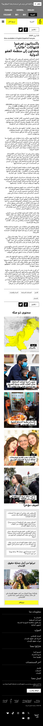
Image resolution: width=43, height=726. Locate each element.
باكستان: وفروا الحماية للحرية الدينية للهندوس (23, 423)
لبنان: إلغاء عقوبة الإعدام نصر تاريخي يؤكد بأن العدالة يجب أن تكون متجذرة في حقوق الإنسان (21, 544)
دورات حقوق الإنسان (34, 641)
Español (20, 10)
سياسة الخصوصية (37, 701)
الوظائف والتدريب (33, 690)
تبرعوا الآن (21, 602)
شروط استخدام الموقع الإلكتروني (26, 701)
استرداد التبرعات (4, 701)
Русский (7, 15)
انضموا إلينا (37, 652)
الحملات (32, 494)
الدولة (33, 345)
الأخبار (36, 292)
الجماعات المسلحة (26, 292)
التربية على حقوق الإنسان (32, 639)
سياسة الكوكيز (16, 701)
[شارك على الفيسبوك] (26, 30)
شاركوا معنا (35, 646)
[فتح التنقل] (3, 22)
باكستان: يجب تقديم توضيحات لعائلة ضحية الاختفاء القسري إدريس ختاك (22, 459)
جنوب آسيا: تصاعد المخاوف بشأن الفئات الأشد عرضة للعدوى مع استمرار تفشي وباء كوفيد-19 (21, 384)
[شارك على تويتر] (20, 30)
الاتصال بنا (37, 618)
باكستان (36, 298)
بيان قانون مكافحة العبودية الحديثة (29, 623)
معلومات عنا (35, 611)
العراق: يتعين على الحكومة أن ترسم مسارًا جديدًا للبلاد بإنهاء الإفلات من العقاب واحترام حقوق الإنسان (22, 524)
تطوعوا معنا (37, 657)
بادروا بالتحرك (36, 655)
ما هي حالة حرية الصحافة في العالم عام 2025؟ (23, 497)
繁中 (16, 15)
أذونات (10, 701)
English (31, 10)
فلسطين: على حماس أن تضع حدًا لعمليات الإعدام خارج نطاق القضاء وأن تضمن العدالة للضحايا (22, 514)
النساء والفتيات (14, 292)
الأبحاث (38, 673)
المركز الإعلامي (36, 636)
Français (8, 10)
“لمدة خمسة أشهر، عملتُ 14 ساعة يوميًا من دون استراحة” (22, 552)
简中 (24, 15)
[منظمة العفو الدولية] (40, 22)
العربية (32, 15)
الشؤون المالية (36, 625)
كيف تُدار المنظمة (35, 620)
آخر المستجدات (33, 662)
